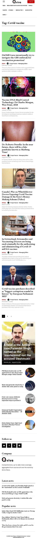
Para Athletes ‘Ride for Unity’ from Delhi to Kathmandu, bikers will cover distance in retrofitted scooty (18, 519)
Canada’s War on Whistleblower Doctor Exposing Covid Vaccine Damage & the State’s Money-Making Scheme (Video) (17, 195)
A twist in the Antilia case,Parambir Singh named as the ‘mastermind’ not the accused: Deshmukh (17, 351)
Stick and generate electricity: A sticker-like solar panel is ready (13, 385)
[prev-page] (28, 325)
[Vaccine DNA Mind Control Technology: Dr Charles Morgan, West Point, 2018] (18, 87)
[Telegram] (19, 445)
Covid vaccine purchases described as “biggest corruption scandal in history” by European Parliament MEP (18, 292)
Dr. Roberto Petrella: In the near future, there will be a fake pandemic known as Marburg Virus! (17, 148)
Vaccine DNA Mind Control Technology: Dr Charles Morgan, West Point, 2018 (18, 102)
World (4, 108)
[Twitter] (14, 445)
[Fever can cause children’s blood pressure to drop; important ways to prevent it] (30, 399)
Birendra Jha (7, 362)
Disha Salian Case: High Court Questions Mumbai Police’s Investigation (12, 424)
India (3, 63)
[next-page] (11, 316)
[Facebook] (9, 445)
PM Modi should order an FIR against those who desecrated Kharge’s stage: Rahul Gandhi (12, 372)
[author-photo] (8, 63)
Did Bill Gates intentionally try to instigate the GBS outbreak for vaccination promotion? (18, 58)
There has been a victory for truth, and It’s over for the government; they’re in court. (17, 526)
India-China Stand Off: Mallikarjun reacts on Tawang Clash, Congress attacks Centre (18, 512)
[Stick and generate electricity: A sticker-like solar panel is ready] (30, 386)
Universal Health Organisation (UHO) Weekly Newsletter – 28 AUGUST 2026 (12, 411)
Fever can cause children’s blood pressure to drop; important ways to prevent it (11, 398)
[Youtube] (4, 445)
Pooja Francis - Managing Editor (18, 63)
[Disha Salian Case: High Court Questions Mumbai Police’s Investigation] (30, 425)
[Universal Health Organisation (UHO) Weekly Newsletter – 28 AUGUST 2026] (30, 412)
